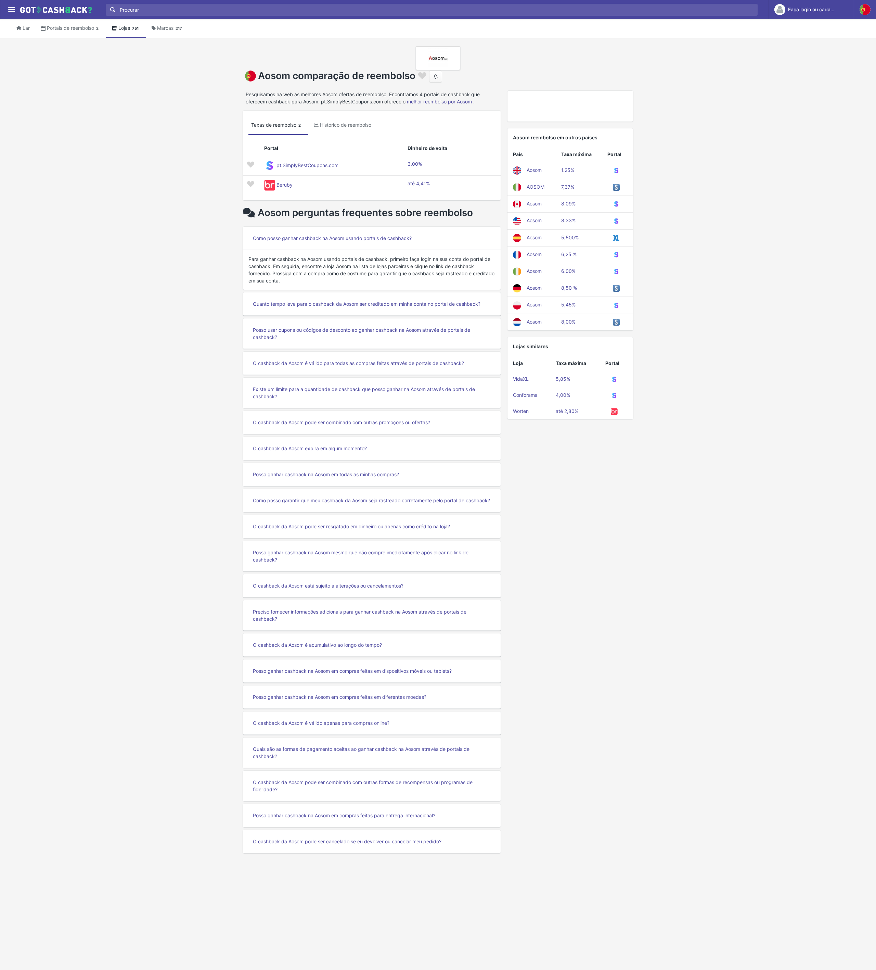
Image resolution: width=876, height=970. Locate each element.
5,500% (570, 237)
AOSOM (535, 187)
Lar (26, 28)
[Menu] (11, 10)
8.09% (568, 203)
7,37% (567, 187)
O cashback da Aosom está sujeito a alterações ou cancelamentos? (328, 586)
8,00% (568, 322)
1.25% (567, 170)
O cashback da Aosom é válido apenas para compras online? (321, 723)
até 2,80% (567, 411)
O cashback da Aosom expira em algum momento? (310, 448)
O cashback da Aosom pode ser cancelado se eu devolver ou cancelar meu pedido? (347, 841)
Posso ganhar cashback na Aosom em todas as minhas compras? (326, 474)
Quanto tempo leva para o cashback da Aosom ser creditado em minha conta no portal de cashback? (366, 304)
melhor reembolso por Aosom (439, 101)
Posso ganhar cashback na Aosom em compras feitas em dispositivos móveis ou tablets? (352, 671)
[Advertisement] (570, 106)
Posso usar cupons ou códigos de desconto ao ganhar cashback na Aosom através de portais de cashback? (361, 333)
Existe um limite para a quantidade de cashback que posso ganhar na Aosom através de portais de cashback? (364, 392)
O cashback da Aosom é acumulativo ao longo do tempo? (317, 645)
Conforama (525, 395)
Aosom (534, 170)
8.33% (568, 220)
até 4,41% (419, 183)
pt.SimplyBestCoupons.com (307, 165)
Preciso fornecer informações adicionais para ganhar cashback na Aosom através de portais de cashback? (359, 615)
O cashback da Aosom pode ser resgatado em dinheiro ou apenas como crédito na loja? (351, 526)
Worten (521, 411)
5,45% (568, 304)
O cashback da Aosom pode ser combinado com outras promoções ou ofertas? (341, 422)
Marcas (169, 28)
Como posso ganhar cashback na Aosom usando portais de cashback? (332, 238)
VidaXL (521, 379)
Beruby (284, 185)
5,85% (563, 379)
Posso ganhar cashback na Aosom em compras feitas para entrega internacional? (344, 815)
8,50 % (569, 288)
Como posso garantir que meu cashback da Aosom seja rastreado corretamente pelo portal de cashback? (371, 500)
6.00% (568, 271)
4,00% (563, 395)
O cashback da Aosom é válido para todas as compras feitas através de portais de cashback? (358, 363)
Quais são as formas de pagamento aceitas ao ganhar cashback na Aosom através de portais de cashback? (361, 752)
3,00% (415, 164)
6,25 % (569, 254)
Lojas (128, 28)
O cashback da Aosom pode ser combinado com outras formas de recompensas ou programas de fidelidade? (363, 785)
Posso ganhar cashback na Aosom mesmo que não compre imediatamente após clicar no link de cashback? (360, 556)
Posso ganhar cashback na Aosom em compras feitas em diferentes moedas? (339, 697)
